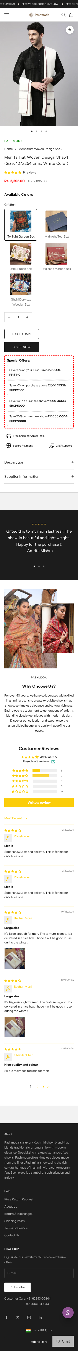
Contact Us (12, 1235)
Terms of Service (16, 1228)
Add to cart (21, 334)
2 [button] (37, 1087)
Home (8, 149)
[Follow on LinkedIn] (40, 1317)
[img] (12, 830)
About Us (10, 1206)
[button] (13, 172)
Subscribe (18, 1287)
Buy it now (22, 347)
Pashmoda (13, 141)
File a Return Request (18, 1199)
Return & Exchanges (18, 1214)
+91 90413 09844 (37, 1304)
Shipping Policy (14, 1221)
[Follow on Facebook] (6, 1317)
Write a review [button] (39, 802)
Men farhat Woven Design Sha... (40, 149)
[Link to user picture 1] (14, 958)
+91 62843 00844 (38, 1298)
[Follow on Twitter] (18, 1317)
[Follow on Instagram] (29, 1317)
